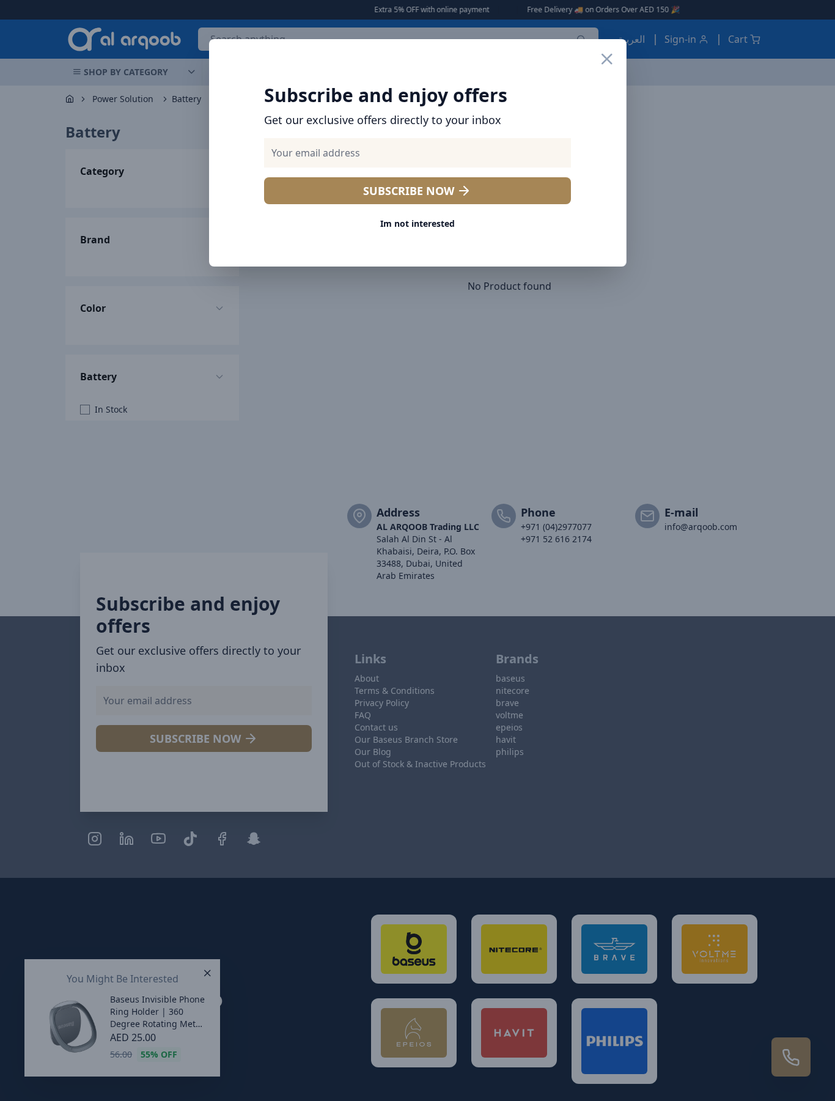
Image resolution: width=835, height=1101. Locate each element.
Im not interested (417, 223)
